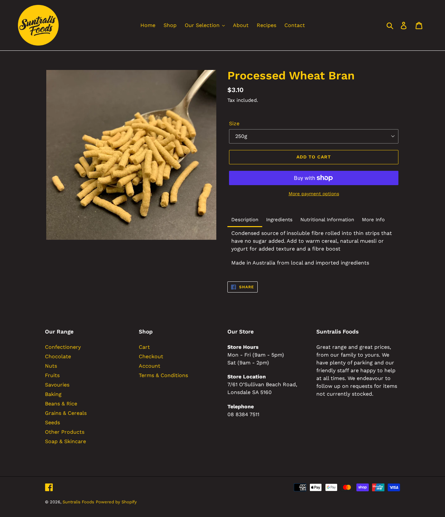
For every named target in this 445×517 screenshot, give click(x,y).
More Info (373, 219)
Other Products (64, 432)
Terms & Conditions (163, 375)
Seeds (52, 422)
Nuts (51, 366)
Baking (53, 394)
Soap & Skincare (65, 441)
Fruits (52, 375)
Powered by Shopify (116, 501)
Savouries (57, 385)
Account (149, 366)
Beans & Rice (61, 404)
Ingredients (279, 219)
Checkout (151, 356)
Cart (144, 347)
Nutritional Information (327, 219)
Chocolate (58, 356)
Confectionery (63, 347)
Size (234, 123)
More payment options (314, 193)
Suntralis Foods (78, 501)
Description (244, 219)
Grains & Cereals (66, 413)
